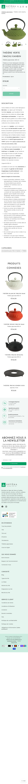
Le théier (4, 582)
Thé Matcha (5, 540)
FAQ (3, 617)
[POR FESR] (9, 517)
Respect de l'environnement (10, 561)
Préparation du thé (7, 589)
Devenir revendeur (7, 613)
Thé (3, 530)
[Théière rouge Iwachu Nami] (14, 316)
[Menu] (26, 6)
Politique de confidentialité (9, 620)
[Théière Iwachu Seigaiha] (14, 347)
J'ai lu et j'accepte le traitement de (14, 467)
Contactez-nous (6, 564)
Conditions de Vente (7, 602)
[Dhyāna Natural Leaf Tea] (9, 6)
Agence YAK (14, 642)
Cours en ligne (6, 547)
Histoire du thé (6, 585)
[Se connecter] (20, 6)
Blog (3, 575)
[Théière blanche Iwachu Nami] (14, 286)
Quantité (5, 85)
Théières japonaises (7, 544)
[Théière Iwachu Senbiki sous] (14, 378)
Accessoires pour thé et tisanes (11, 251)
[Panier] (23, 6)
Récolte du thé (6, 592)
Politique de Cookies (7, 624)
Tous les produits (6, 526)
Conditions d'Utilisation (8, 606)
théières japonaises (7, 12)
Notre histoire (5, 557)
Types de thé (5, 578)
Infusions (4, 537)
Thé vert (4, 533)
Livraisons (4, 610)
